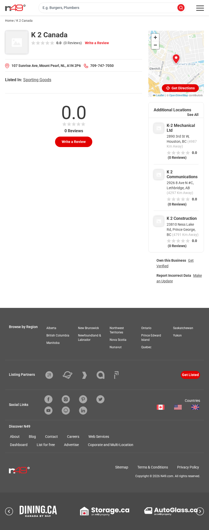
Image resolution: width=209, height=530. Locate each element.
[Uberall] (71, 375)
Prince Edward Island (151, 338)
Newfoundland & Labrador (89, 338)
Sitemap (121, 467)
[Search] (181, 8)
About (15, 437)
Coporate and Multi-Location (110, 445)
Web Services (98, 437)
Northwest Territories (117, 330)
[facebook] (48, 399)
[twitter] (100, 399)
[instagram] (66, 399)
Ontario (146, 328)
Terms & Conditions (152, 467)
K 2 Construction (182, 218)
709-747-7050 (102, 66)
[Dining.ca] (38, 511)
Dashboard (19, 445)
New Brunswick (88, 328)
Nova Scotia (118, 340)
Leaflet (159, 95)
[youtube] (48, 410)
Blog (32, 437)
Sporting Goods (37, 79)
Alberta (51, 328)
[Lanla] (104, 374)
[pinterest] (83, 399)
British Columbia (57, 335)
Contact (51, 437)
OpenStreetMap (178, 95)
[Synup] (88, 375)
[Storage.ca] (104, 511)
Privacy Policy (188, 467)
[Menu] (200, 8)
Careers (73, 437)
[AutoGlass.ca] (171, 511)
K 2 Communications (182, 174)
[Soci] (116, 375)
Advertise (71, 445)
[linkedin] (83, 410)
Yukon (177, 335)
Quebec (146, 347)
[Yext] (53, 375)
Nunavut (116, 347)
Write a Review (97, 43)
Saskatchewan (183, 328)
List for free (46, 445)
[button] (176, 59)
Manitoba (53, 343)
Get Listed (190, 375)
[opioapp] (66, 410)
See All (193, 115)
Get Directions (183, 88)
